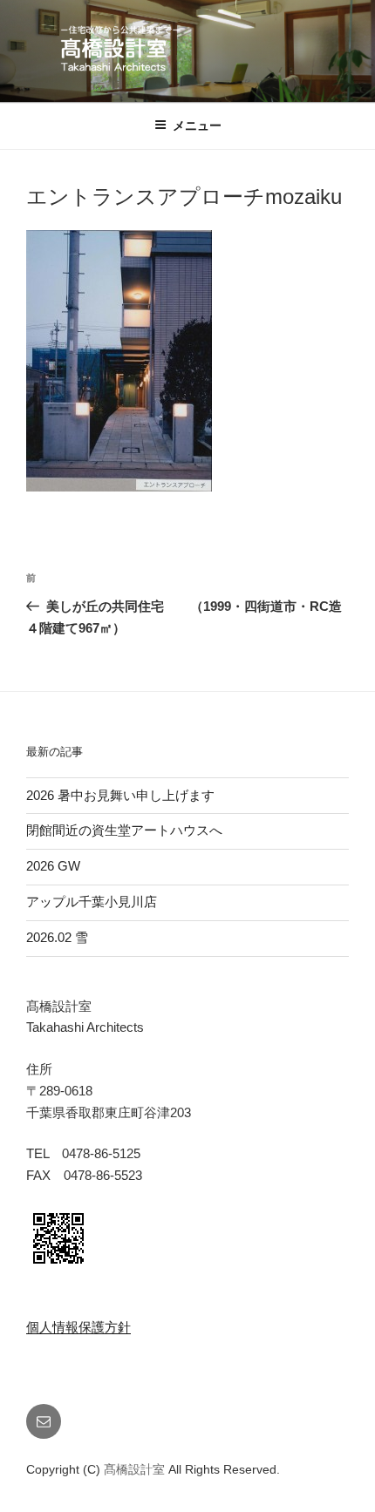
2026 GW (53, 865)
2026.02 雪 (57, 937)
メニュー (197, 125)
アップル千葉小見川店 (91, 901)
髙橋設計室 (136, 1469)
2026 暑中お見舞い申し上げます (120, 795)
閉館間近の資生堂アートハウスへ (130, 830)
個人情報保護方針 (78, 1326)
